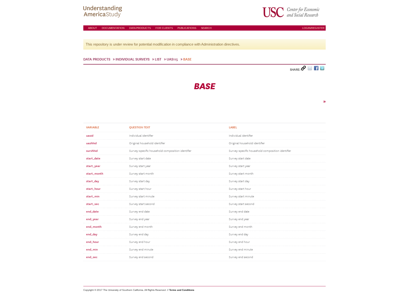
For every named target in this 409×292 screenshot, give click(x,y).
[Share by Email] (310, 69)
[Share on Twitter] (323, 69)
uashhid (91, 143)
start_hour (93, 189)
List (158, 59)
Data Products (140, 28)
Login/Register (313, 28)
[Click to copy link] (304, 69)
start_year (93, 166)
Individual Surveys (133, 59)
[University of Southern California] (291, 12)
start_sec (92, 204)
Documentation (113, 28)
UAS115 (172, 59)
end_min (92, 249)
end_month (94, 227)
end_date (92, 211)
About (92, 28)
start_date (93, 158)
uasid (89, 136)
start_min (92, 196)
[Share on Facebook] (317, 69)
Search (206, 28)
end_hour (92, 242)
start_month (94, 174)
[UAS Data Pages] (103, 12)
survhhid (92, 151)
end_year (92, 219)
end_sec (91, 257)
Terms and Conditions (181, 290)
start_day (92, 181)
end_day (91, 234)
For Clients (164, 28)
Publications (187, 28)
